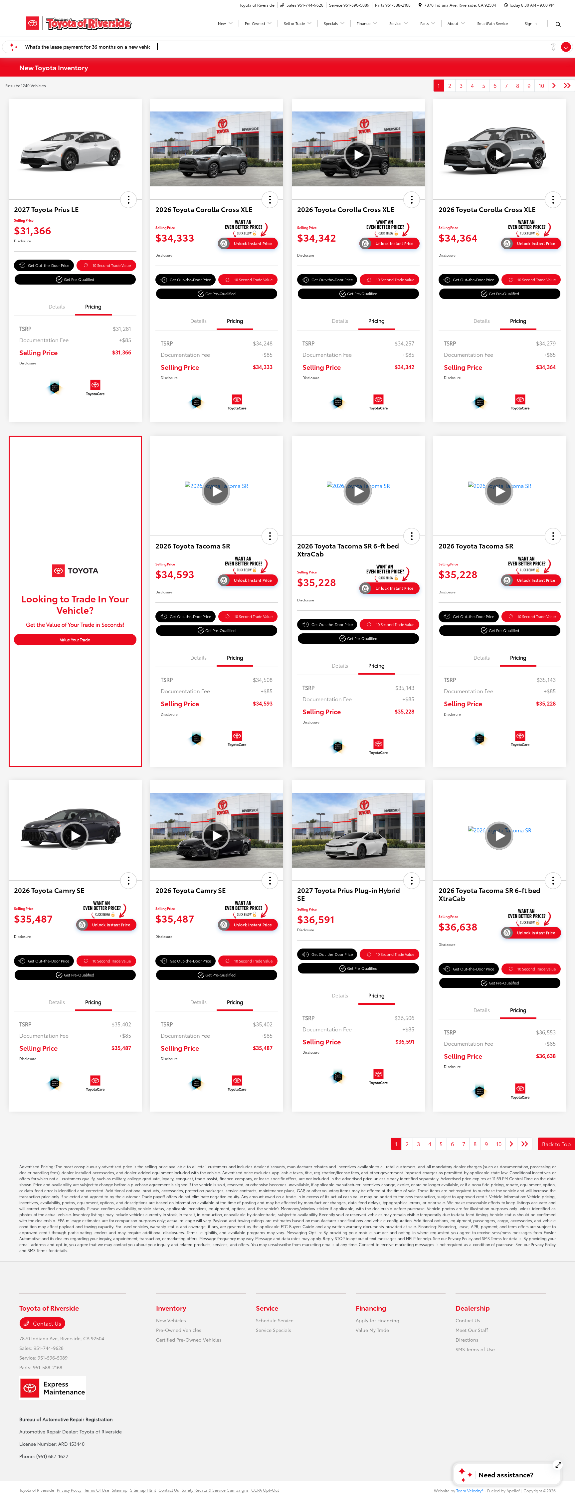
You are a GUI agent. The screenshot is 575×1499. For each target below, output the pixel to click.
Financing (371, 1307)
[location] (420, 5)
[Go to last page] (567, 85)
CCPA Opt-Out (265, 1490)
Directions (467, 1339)
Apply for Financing (377, 1320)
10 (541, 85)
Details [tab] (57, 306)
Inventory (171, 1307)
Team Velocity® (469, 1490)
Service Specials (273, 1330)
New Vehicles (171, 1320)
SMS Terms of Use (475, 1349)
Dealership (473, 1307)
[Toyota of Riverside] (76, 22)
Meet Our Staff (472, 1330)
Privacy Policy (69, 1490)
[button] (128, 199)
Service (267, 1307)
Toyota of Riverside (36, 1490)
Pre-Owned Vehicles (178, 1330)
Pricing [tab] (93, 306)
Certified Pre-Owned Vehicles (189, 1339)
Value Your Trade (75, 639)
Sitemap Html (143, 1490)
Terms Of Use (96, 1490)
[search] (558, 24)
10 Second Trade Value (112, 265)
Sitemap (119, 1490)
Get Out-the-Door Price (48, 265)
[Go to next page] (554, 85)
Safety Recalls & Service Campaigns (215, 1490)
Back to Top (556, 1144)
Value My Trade (372, 1330)
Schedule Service (274, 1320)
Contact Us (46, 1323)
